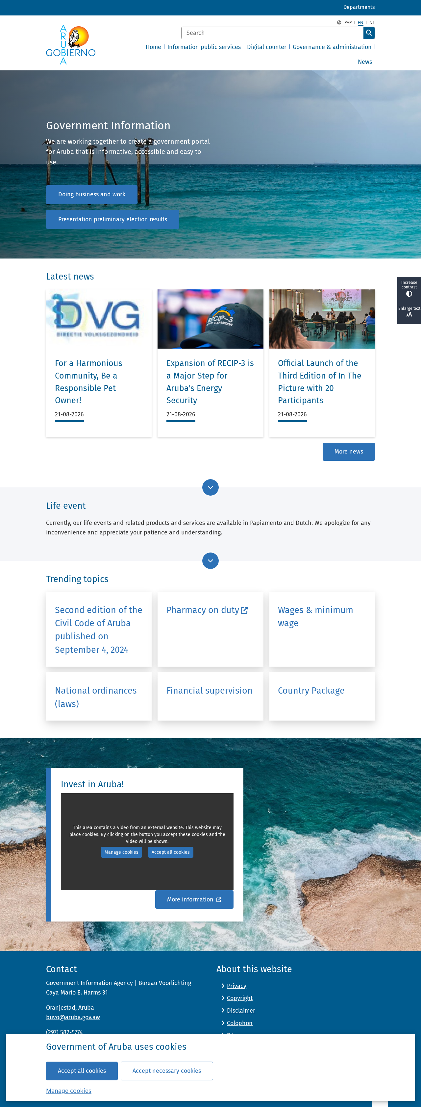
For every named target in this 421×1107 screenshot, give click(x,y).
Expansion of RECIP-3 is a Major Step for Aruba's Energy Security (210, 382)
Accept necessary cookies (167, 1070)
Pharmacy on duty (202, 610)
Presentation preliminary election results (112, 219)
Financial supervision (209, 690)
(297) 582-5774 (64, 1032)
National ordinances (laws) (96, 697)
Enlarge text (409, 308)
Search (369, 33)
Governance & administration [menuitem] (332, 47)
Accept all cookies (82, 1070)
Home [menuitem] (153, 47)
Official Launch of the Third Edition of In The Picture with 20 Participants (319, 382)
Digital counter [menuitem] (266, 47)
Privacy (236, 986)
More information (191, 899)
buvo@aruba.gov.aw (73, 1017)
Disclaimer (241, 1010)
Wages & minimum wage (315, 616)
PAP (348, 22)
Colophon (240, 1023)
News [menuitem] (365, 61)
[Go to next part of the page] (210, 487)
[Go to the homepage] (70, 44)
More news (348, 451)
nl (372, 22)
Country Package (311, 690)
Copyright (240, 998)
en (360, 22)
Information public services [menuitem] (204, 47)
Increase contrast (409, 284)
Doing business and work (91, 194)
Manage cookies (68, 1091)
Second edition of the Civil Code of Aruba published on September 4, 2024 (98, 630)
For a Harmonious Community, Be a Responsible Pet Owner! (88, 382)
